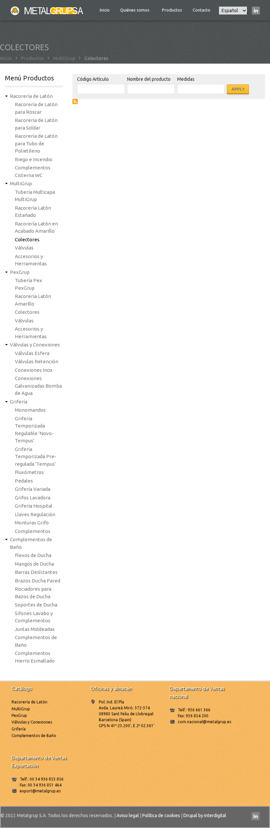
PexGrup (20, 272)
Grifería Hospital (33, 506)
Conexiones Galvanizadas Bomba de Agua (38, 385)
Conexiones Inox (34, 370)
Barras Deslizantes (36, 572)
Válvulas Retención (36, 361)
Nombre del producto (149, 79)
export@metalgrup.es (40, 791)
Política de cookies (161, 815)
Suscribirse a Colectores (75, 101)
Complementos (32, 531)
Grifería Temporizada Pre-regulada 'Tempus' (35, 456)
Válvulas (24, 248)
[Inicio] (47, 10)
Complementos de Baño (34, 735)
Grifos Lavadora (32, 497)
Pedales (24, 481)
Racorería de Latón (31, 96)
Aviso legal (128, 815)
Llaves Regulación (35, 514)
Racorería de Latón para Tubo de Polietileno (36, 143)
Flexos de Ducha (33, 555)
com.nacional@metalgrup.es (204, 722)
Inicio (105, 10)
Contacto (201, 10)
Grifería (18, 401)
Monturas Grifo (32, 522)
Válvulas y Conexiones (35, 344)
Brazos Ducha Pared (37, 580)
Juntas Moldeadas (35, 629)
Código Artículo (93, 79)
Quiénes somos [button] (135, 10)
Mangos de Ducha (34, 564)
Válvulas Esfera (32, 353)
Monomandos (30, 410)
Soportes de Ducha (36, 604)
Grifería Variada (32, 489)
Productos (172, 10)
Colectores (27, 239)
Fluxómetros (29, 472)
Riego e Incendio (33, 159)
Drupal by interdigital (204, 815)
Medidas (186, 79)
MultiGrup (64, 58)
